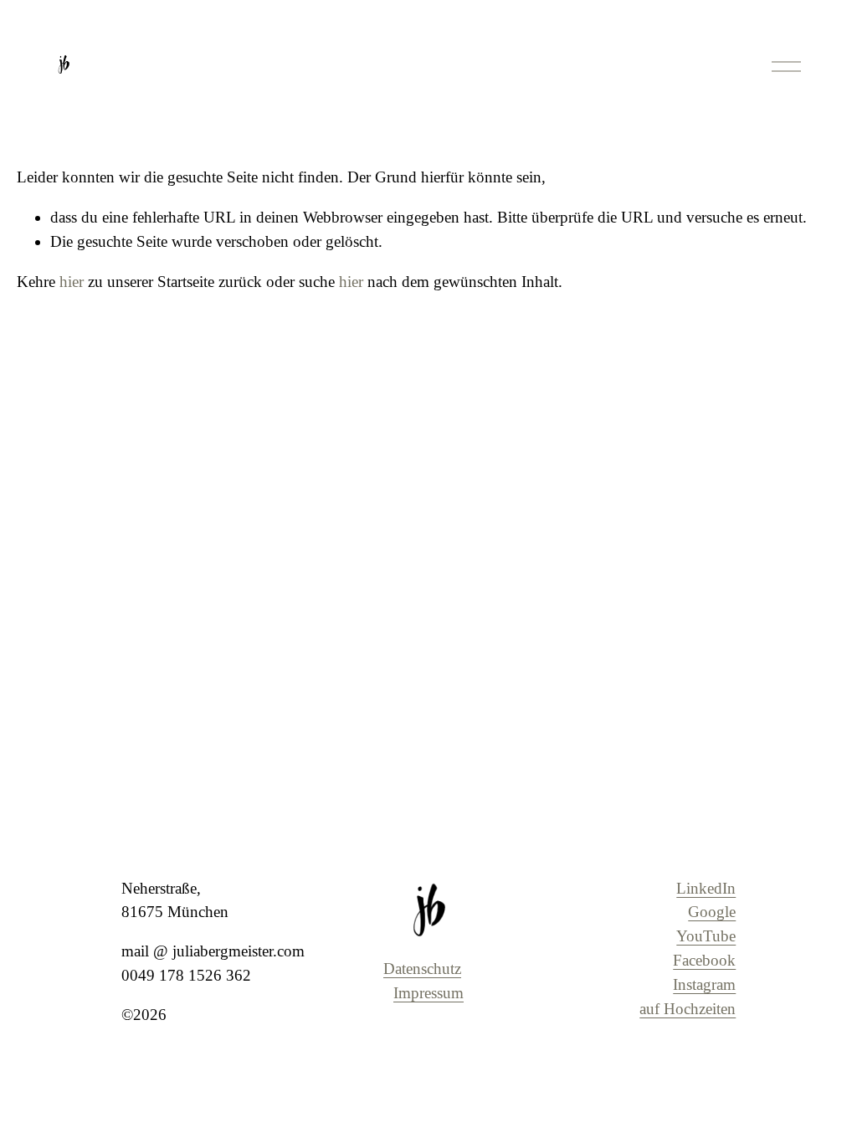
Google (712, 911)
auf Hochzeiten (687, 1008)
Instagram (704, 984)
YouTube (706, 936)
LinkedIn (706, 888)
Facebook (704, 960)
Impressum (428, 993)
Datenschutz (422, 968)
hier (71, 281)
